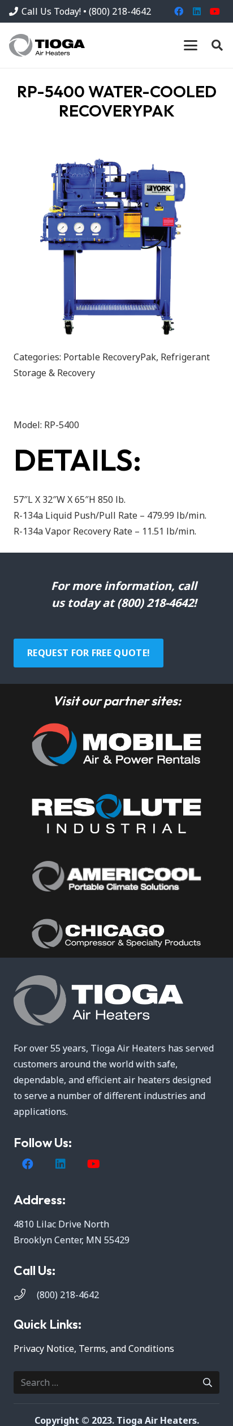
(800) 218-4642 (68, 1295)
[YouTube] (215, 11)
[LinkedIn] (197, 11)
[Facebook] (179, 11)
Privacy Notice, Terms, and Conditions (94, 1348)
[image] (116, 744)
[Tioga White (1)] (116, 1000)
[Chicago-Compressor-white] (116, 934)
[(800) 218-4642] (25, 1294)
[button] (190, 45)
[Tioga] (47, 45)
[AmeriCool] (116, 876)
